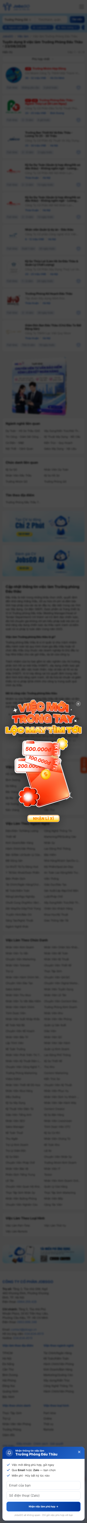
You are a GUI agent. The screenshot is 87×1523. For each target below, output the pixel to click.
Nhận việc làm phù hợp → (43, 1506)
